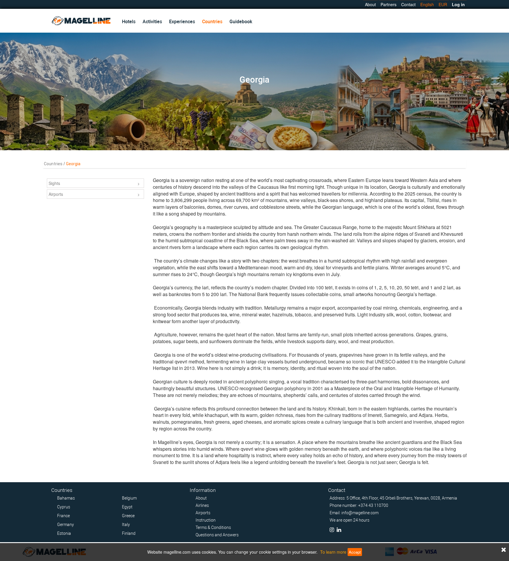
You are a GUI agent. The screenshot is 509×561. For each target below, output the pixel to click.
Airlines (202, 505)
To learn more (333, 552)
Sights (54, 183)
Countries (212, 21)
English (427, 4)
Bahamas (66, 498)
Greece (128, 515)
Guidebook (240, 21)
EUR (443, 4)
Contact (408, 4)
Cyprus (63, 507)
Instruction (206, 520)
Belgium (129, 498)
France (63, 515)
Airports (56, 194)
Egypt (127, 507)
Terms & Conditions (213, 527)
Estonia (64, 533)
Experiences (182, 21)
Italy (126, 524)
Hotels (128, 21)
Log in (458, 4)
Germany (65, 524)
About (370, 4)
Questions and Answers (217, 534)
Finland (128, 533)
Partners (388, 4)
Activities (152, 21)
